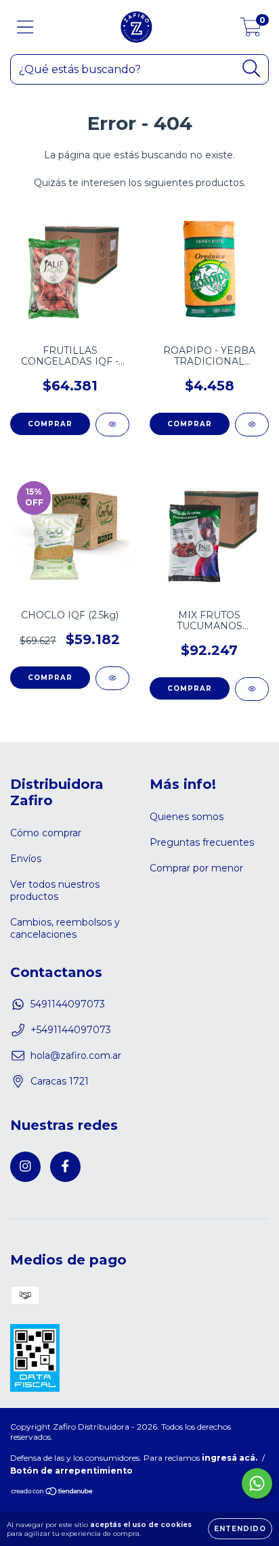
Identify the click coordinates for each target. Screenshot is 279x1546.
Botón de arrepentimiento (71, 1470)
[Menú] (25, 27)
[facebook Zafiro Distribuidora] (65, 1167)
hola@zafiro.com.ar (75, 1055)
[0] (251, 30)
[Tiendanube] (52, 1493)
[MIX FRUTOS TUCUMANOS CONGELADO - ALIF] (252, 689)
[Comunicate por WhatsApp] (257, 1483)
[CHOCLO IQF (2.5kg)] (112, 678)
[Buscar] (251, 69)
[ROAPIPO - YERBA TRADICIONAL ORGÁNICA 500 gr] (252, 424)
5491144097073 (67, 1004)
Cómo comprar (45, 833)
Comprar (50, 423)
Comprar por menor (196, 868)
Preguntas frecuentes (202, 842)
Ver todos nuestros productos (55, 890)
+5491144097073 (70, 1030)
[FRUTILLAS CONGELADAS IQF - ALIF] (112, 424)
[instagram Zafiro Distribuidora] (25, 1167)
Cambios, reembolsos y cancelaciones (65, 928)
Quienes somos (186, 817)
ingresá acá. (229, 1458)
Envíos (25, 858)
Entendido (240, 1528)
